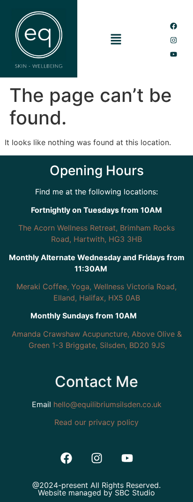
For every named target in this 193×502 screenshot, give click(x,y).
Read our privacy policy (96, 422)
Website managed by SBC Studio (96, 492)
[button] (116, 40)
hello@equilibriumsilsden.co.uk (107, 404)
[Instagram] (174, 40)
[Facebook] (174, 26)
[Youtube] (174, 54)
